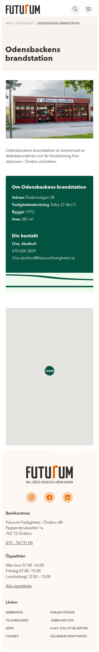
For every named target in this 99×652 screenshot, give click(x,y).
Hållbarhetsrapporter (68, 636)
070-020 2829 (24, 250)
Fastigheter (24, 23)
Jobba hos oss (62, 620)
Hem (9, 23)
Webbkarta (14, 612)
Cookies (12, 636)
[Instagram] (31, 497)
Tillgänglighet (17, 620)
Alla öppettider (19, 585)
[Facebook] (49, 497)
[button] (88, 9)
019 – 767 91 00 (19, 542)
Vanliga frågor (62, 612)
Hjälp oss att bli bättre (69, 628)
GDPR (10, 628)
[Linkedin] (67, 497)
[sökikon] (75, 9)
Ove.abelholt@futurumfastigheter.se (43, 257)
